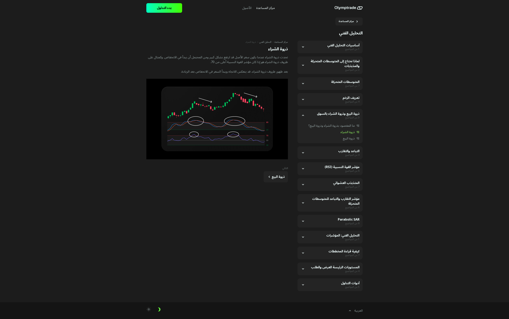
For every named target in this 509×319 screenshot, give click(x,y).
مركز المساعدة (281, 42)
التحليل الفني (265, 42)
